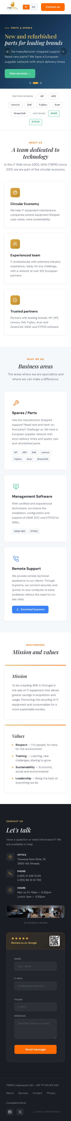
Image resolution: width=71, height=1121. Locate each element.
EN (33, 7)
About (10, 1093)
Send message (35, 1049)
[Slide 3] (41, 83)
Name (17, 958)
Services (23, 1093)
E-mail (18, 978)
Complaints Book (16, 1103)
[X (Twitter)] (20, 1112)
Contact (37, 1093)
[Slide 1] (30, 83)
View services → (20, 73)
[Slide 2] (35, 83)
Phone (18, 999)
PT (26, 7)
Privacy (51, 1093)
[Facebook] (9, 1112)
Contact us (53, 7)
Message (20, 1015)
